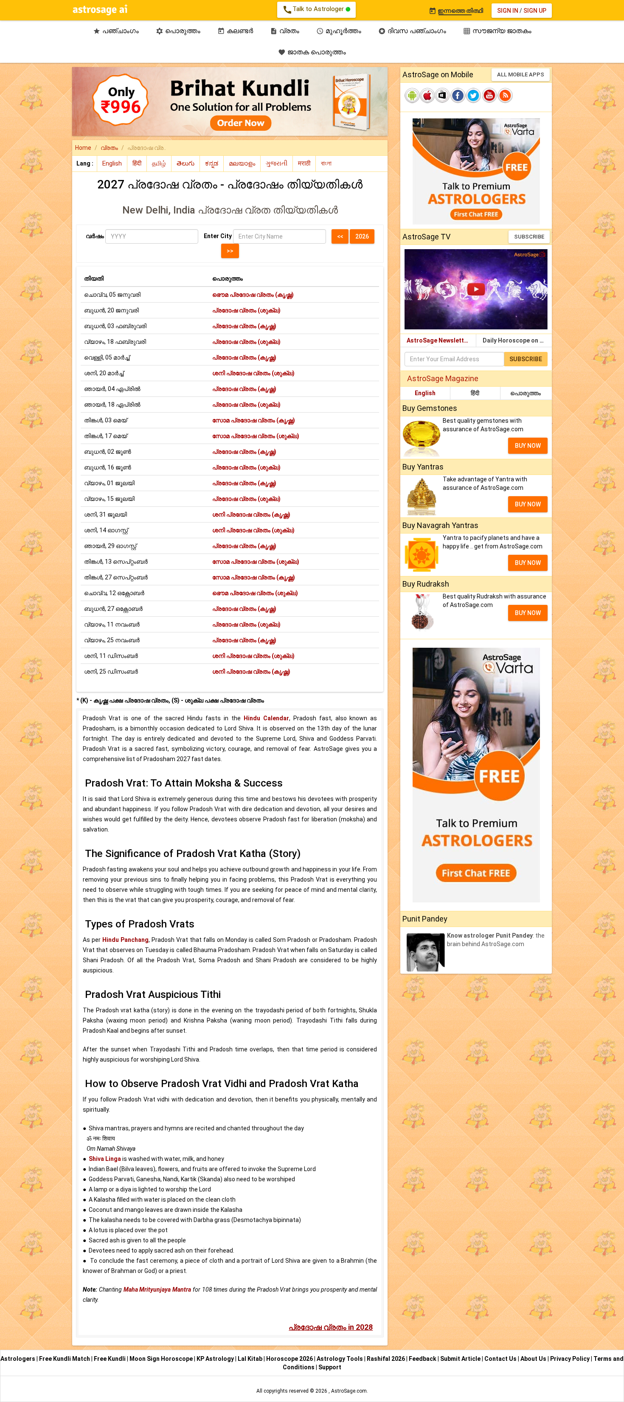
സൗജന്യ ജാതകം (497, 31)
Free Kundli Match (65, 1358)
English (425, 393)
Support (329, 1367)
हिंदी (475, 393)
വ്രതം (284, 31)
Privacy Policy (570, 1358)
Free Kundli (110, 1358)
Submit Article (461, 1358)
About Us (534, 1358)
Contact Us (501, 1358)
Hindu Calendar (266, 718)
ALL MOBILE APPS (520, 74)
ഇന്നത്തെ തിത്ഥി (456, 10)
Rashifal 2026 (386, 1358)
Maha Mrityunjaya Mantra (157, 1289)
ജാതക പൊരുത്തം (312, 52)
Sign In (507, 10)
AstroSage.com (349, 1391)
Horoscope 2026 (289, 1358)
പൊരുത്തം (178, 31)
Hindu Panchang (125, 939)
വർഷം (95, 236)
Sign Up (534, 10)
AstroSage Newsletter (438, 340)
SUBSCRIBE (529, 236)
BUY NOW (528, 445)
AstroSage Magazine (442, 378)
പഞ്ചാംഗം (116, 31)
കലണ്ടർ (235, 31)
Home (83, 147)
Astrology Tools (340, 1358)
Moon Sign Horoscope (161, 1358)
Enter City (218, 236)
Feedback (423, 1358)
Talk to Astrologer (314, 10)
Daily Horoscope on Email (517, 340)
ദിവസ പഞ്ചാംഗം (412, 31)
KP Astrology (216, 1358)
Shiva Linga (105, 1158)
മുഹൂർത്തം (338, 31)
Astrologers (18, 1358)
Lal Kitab (251, 1358)
